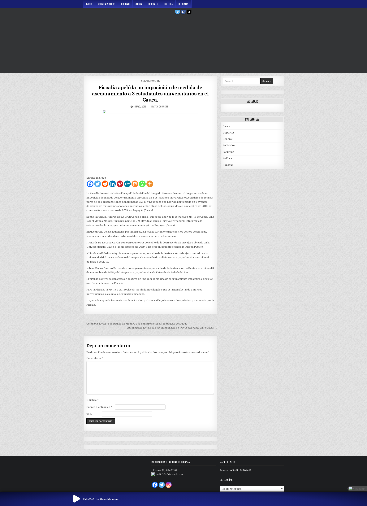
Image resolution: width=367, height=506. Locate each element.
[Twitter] (177, 12)
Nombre (92, 400)
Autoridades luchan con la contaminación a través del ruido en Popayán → (172, 327)
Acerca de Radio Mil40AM (235, 470)
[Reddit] (105, 184)
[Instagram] (169, 485)
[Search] (189, 12)
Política (168, 4)
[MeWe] (127, 184)
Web (89, 414)
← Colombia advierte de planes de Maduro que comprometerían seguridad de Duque (135, 323)
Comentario (94, 358)
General (145, 80)
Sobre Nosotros (106, 4)
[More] (149, 184)
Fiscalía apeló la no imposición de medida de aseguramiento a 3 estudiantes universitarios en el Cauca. (150, 93)
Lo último (155, 80)
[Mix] (135, 184)
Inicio (89, 4)
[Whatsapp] (142, 184)
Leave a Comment (159, 106)
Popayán (125, 4)
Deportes (183, 4)
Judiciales (153, 4)
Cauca (139, 4)
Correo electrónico (99, 407)
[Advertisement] (183, 44)
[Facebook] (183, 12)
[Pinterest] (120, 184)
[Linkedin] (112, 184)
